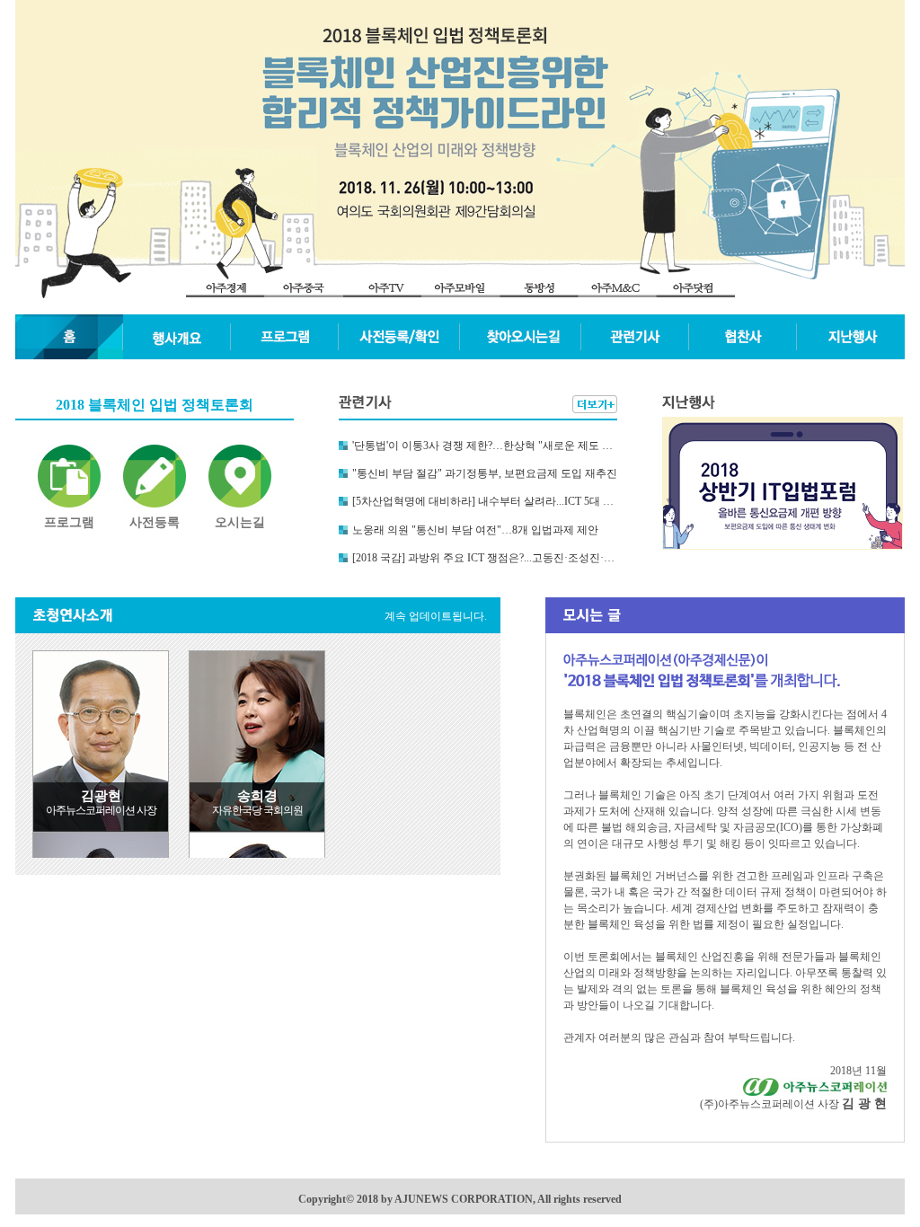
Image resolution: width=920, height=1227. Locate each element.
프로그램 (69, 522)
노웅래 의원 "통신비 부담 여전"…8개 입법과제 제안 (475, 530)
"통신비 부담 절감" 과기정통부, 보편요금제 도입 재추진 (484, 473)
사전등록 (154, 522)
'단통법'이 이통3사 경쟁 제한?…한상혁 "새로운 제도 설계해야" (484, 445)
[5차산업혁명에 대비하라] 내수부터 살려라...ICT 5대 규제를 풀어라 (484, 501)
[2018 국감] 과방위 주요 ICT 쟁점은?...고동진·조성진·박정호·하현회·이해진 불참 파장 (484, 558)
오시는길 (240, 522)
